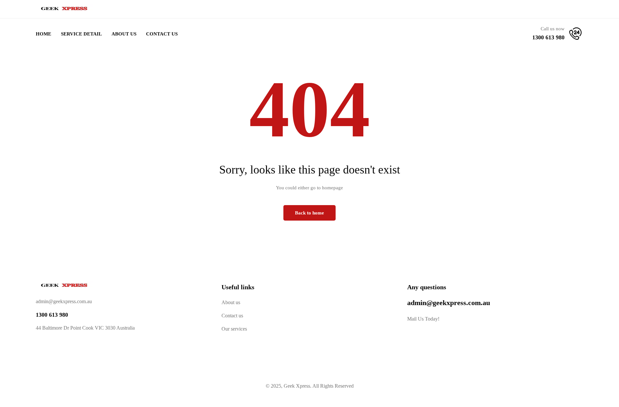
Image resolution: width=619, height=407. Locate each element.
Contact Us (162, 33)
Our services (234, 329)
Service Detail (81, 33)
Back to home (309, 212)
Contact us (232, 315)
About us (230, 302)
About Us (124, 33)
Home (43, 33)
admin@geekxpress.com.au (448, 303)
